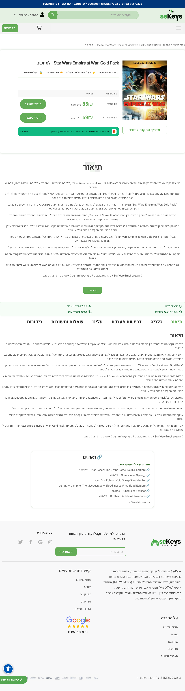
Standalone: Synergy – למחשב (127, 475)
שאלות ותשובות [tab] (67, 321)
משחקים (167, 45)
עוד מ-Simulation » (139, 502)
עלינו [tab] (97, 321)
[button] (68, 131)
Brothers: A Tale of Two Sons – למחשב (122, 496)
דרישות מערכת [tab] (126, 321)
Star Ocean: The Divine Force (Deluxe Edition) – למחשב (112, 470)
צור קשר (85, 594)
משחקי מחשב (154, 45)
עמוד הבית (179, 45)
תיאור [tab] (176, 321)
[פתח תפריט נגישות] (8, 669)
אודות (87, 587)
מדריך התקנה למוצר (144, 130)
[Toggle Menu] (178, 28)
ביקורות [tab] (34, 321)
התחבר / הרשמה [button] (28, 15)
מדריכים (86, 601)
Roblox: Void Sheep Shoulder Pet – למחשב (120, 480)
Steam (99, 45)
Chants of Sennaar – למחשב (129, 491)
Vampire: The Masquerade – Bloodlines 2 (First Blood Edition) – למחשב (102, 486)
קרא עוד (92, 290)
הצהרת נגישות (82, 609)
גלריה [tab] (156, 321)
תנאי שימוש (83, 580)
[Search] (52, 15)
